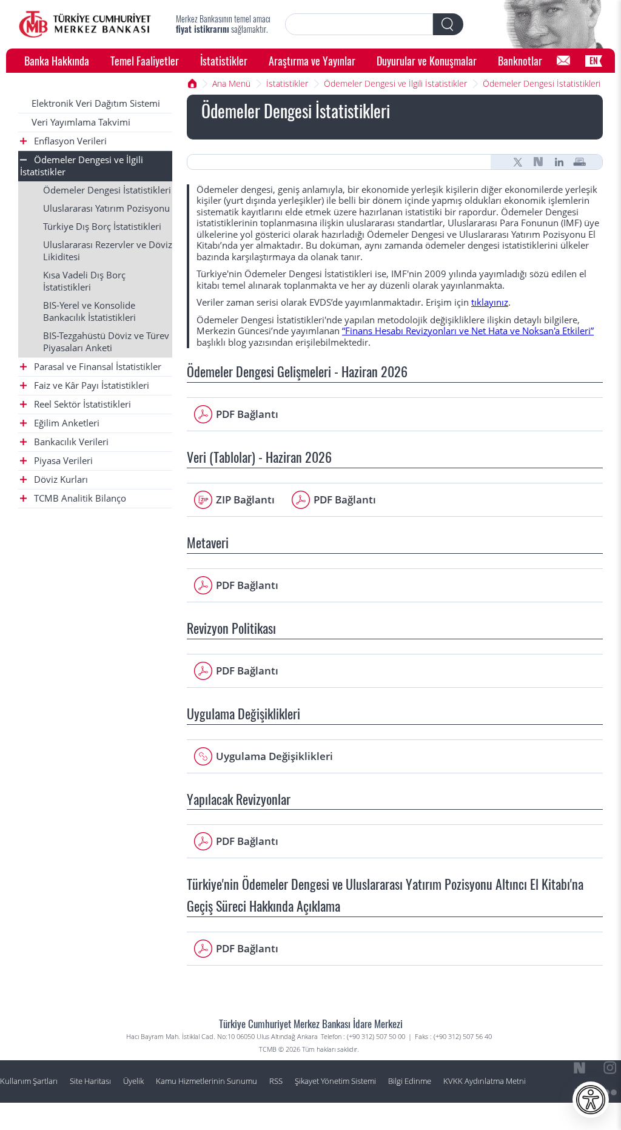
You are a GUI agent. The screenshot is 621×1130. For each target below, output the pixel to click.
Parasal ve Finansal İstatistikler (96, 366)
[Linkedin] (559, 162)
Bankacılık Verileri (70, 442)
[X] (518, 162)
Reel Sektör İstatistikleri (81, 404)
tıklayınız (489, 302)
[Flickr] (610, 1092)
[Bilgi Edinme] (563, 61)
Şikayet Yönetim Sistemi (335, 1081)
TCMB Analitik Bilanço (79, 498)
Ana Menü (231, 83)
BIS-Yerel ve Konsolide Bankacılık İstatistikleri (89, 311)
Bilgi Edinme (409, 1081)
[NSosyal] (538, 162)
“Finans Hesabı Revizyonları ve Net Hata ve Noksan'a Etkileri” (468, 331)
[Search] (448, 24)
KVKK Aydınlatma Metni (484, 1081)
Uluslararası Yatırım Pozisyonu (106, 208)
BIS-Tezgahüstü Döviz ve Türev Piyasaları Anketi (106, 341)
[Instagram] (610, 1068)
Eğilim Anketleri (65, 423)
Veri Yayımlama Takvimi (81, 122)
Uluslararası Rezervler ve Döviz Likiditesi (107, 250)
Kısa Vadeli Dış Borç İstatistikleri (84, 281)
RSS (276, 1081)
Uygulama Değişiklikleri (274, 756)
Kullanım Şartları (29, 1081)
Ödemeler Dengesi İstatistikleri (541, 83)
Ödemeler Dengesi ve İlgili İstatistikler (395, 83)
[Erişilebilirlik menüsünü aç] (590, 1099)
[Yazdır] (580, 162)
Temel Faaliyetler (144, 60)
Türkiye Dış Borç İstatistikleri (102, 226)
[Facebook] (610, 1117)
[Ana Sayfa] (85, 24)
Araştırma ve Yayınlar (312, 60)
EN (593, 60)
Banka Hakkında (56, 60)
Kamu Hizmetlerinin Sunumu (206, 1081)
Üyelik (133, 1081)
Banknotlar (520, 60)
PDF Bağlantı (247, 414)
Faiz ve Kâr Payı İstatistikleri (90, 385)
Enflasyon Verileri (69, 141)
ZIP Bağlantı (245, 499)
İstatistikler (223, 60)
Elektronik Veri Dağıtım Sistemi (96, 103)
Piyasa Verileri (62, 460)
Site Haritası (90, 1081)
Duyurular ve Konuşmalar (427, 60)
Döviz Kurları (60, 479)
